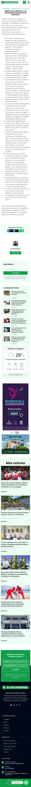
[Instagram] (14, 705)
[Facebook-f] (17, 705)
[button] (24, 2)
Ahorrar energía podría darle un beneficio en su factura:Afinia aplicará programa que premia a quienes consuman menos (18, 330)
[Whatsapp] (26, 782)
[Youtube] (11, 705)
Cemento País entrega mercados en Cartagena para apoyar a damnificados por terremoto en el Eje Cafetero (19, 321)
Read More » (4, 491)
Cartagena (6, 8)
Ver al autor (15, 252)
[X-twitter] (20, 705)
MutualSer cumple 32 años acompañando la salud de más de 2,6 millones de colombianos (18, 339)
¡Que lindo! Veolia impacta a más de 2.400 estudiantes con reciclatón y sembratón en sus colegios (14, 485)
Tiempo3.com (18, 374)
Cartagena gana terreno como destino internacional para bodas (18, 293)
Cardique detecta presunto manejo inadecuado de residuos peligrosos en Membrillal (18, 312)
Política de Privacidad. (20, 278)
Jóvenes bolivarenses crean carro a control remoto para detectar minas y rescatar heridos (15, 544)
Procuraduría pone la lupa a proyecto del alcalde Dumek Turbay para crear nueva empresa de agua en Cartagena (18, 303)
